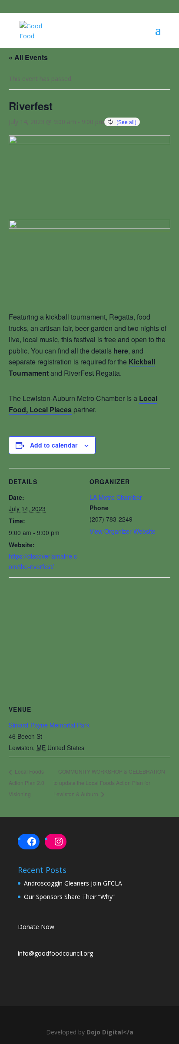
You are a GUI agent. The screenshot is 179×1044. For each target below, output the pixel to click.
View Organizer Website (123, 531)
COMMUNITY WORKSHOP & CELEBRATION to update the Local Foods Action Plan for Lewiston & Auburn (109, 783)
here (120, 351)
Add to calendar (53, 445)
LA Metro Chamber (116, 497)
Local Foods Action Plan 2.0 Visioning (26, 782)
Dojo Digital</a (109, 1032)
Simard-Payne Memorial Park (49, 725)
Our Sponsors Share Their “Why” (69, 896)
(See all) (126, 121)
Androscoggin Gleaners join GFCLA (73, 883)
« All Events (28, 57)
